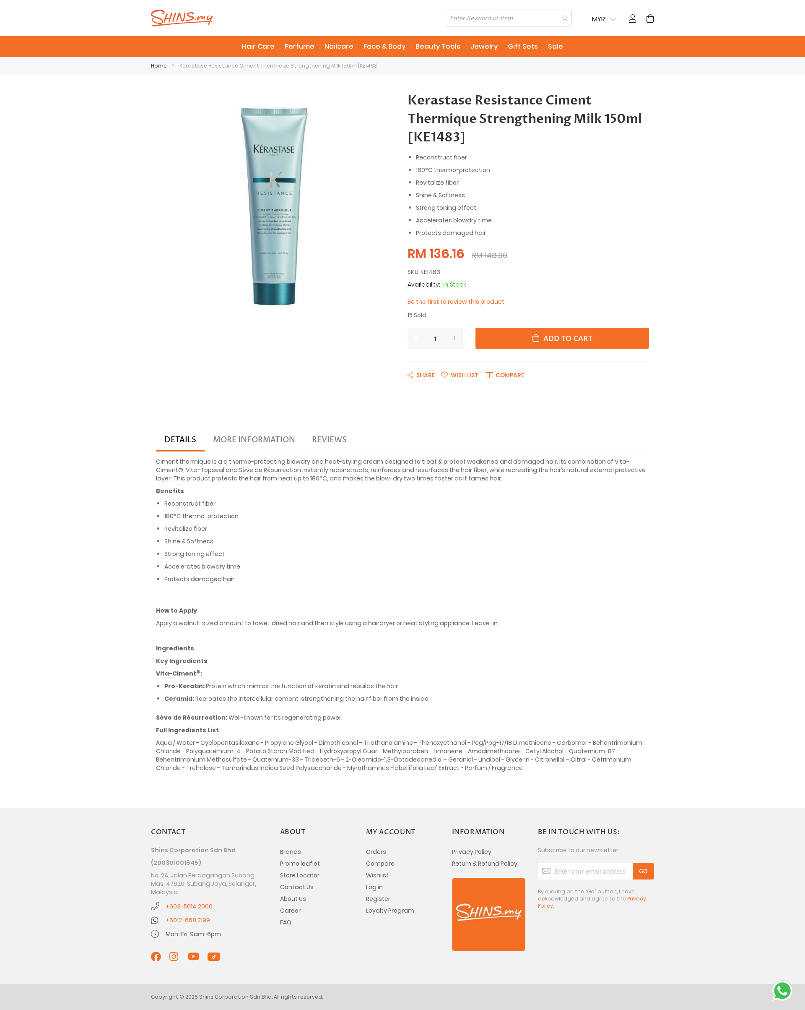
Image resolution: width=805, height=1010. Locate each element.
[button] (459, 375)
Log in (374, 887)
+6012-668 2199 (188, 920)
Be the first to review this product (456, 302)
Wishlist (377, 875)
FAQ (285, 922)
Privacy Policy (471, 852)
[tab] (180, 440)
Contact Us (297, 887)
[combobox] (508, 18)
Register (378, 899)
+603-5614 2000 (189, 906)
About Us (293, 899)
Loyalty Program (390, 910)
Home (159, 65)
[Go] (643, 871)
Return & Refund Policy (484, 863)
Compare (380, 863)
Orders (376, 852)
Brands (290, 852)
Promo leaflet (300, 863)
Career (290, 910)
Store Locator (299, 875)
